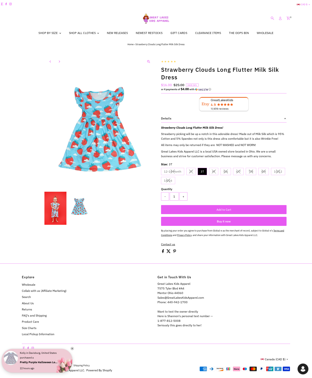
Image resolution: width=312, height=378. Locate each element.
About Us (28, 303)
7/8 (252, 172)
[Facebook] (6, 4)
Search (26, 297)
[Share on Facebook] (163, 252)
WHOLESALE (265, 33)
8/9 (265, 172)
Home (130, 44)
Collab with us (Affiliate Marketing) (44, 291)
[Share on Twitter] (168, 252)
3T (202, 171)
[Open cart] (288, 18)
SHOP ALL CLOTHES (83, 33)
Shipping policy (81, 365)
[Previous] (50, 61)
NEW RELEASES (117, 33)
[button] (224, 89)
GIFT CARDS (178, 33)
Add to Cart (223, 209)
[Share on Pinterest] (174, 252)
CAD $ (304, 4)
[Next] (59, 61)
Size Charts (29, 328)
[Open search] (272, 18)
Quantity (166, 189)
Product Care (30, 321)
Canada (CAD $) (275, 359)
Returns (27, 309)
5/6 (227, 172)
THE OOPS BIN (239, 33)
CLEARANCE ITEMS (208, 33)
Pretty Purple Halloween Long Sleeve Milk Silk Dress (39, 362)
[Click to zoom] (149, 61)
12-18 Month (174, 172)
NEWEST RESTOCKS (149, 33)
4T (215, 172)
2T (192, 172)
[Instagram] (10, 4)
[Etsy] (2, 4)
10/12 (279, 172)
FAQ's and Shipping (34, 315)
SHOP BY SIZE (48, 33)
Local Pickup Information (38, 334)
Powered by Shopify (99, 370)
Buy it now (224, 221)
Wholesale (28, 284)
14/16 (169, 181)
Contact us (168, 244)
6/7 (240, 172)
